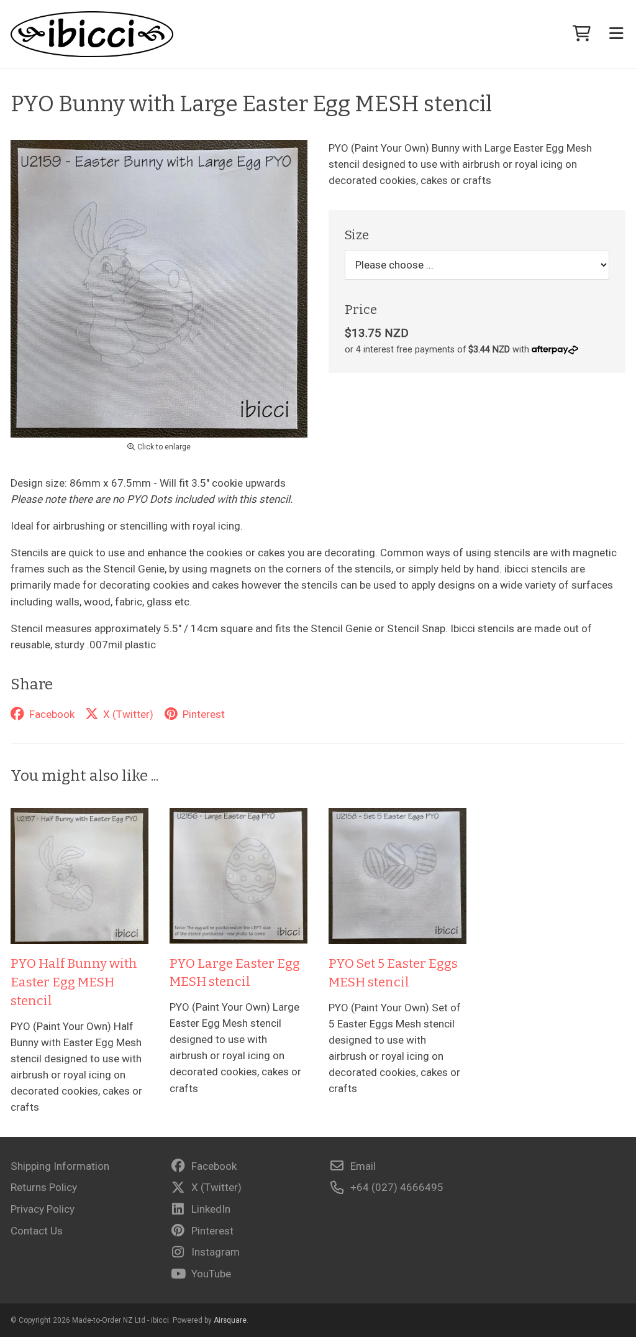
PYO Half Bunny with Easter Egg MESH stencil (74, 982)
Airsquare (230, 1320)
